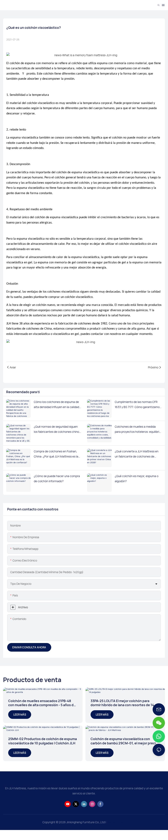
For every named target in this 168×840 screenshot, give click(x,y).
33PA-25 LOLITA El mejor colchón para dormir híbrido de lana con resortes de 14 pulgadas (122, 703)
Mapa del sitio (116, 822)
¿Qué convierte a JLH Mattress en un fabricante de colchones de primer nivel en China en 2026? (136, 454)
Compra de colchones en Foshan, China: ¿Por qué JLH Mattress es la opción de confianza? (56, 454)
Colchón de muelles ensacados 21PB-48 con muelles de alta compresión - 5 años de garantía (42, 703)
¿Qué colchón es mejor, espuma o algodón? (136, 478)
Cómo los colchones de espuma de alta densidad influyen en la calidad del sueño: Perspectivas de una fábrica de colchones (56, 404)
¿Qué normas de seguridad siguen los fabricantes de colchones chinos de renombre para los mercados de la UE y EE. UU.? (57, 429)
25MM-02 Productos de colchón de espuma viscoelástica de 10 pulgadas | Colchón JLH (42, 741)
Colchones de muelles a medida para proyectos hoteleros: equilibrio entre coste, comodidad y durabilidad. (138, 429)
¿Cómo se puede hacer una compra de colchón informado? (57, 478)
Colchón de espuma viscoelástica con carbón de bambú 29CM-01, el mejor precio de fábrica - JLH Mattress (124, 741)
